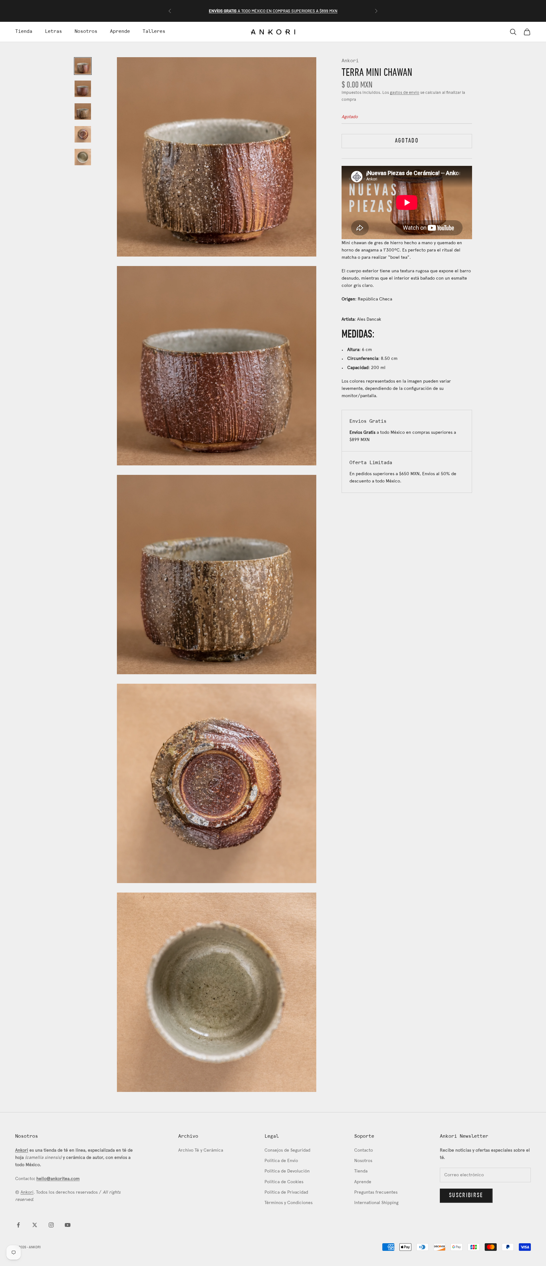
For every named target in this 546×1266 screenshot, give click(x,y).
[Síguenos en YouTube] (67, 1225)
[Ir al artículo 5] (83, 157)
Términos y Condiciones (288, 1203)
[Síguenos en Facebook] (18, 1225)
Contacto (363, 1150)
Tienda (23, 31)
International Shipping (376, 1203)
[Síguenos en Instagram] (51, 1225)
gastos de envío (404, 93)
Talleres (154, 31)
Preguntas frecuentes (375, 1192)
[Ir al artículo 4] (83, 134)
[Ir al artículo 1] (83, 66)
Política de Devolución (287, 1171)
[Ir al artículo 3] (83, 111)
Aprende (120, 31)
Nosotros (86, 31)
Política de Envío (281, 1161)
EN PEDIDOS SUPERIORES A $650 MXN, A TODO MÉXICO (273, 10)
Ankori (350, 61)
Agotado (407, 140)
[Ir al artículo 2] (83, 89)
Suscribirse (466, 1195)
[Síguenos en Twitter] (35, 1225)
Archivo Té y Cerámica (200, 1150)
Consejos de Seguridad (287, 1150)
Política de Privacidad (286, 1192)
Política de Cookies (283, 1182)
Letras (53, 31)
